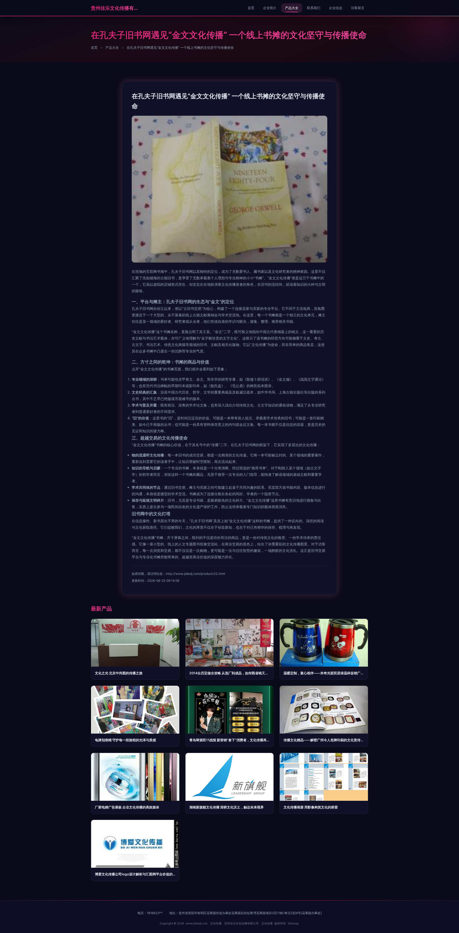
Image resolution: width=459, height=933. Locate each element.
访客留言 (357, 8)
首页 (251, 8)
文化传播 (216, 923)
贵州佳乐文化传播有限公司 (115, 8)
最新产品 (101, 608)
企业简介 (269, 8)
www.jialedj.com (197, 923)
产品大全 (291, 8)
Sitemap (293, 923)
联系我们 (313, 8)
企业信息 (335, 8)
